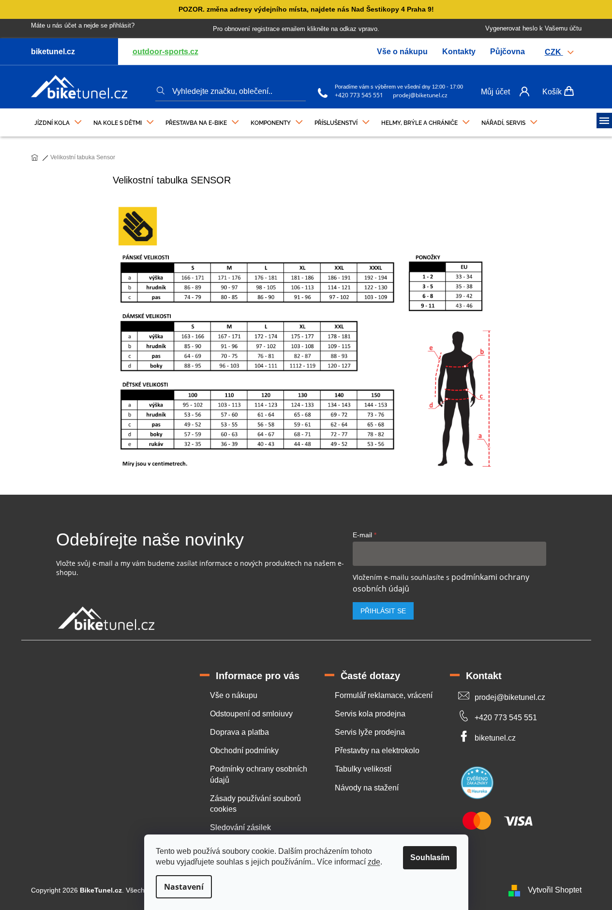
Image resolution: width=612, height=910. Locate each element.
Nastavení (184, 886)
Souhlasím (429, 857)
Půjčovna (507, 51)
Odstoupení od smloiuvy (251, 714)
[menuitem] (58, 120)
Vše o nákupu (402, 51)
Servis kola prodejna (370, 714)
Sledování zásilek (240, 827)
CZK (554, 52)
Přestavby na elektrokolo (377, 750)
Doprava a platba (239, 732)
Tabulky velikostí (363, 769)
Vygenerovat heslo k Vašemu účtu (533, 28)
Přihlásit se (383, 611)
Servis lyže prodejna (370, 732)
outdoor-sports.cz (165, 51)
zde (374, 862)
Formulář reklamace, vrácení (384, 695)
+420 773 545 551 (359, 95)
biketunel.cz (495, 738)
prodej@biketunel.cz (420, 95)
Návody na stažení (367, 788)
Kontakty (459, 51)
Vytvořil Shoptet (555, 890)
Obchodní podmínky (244, 750)
